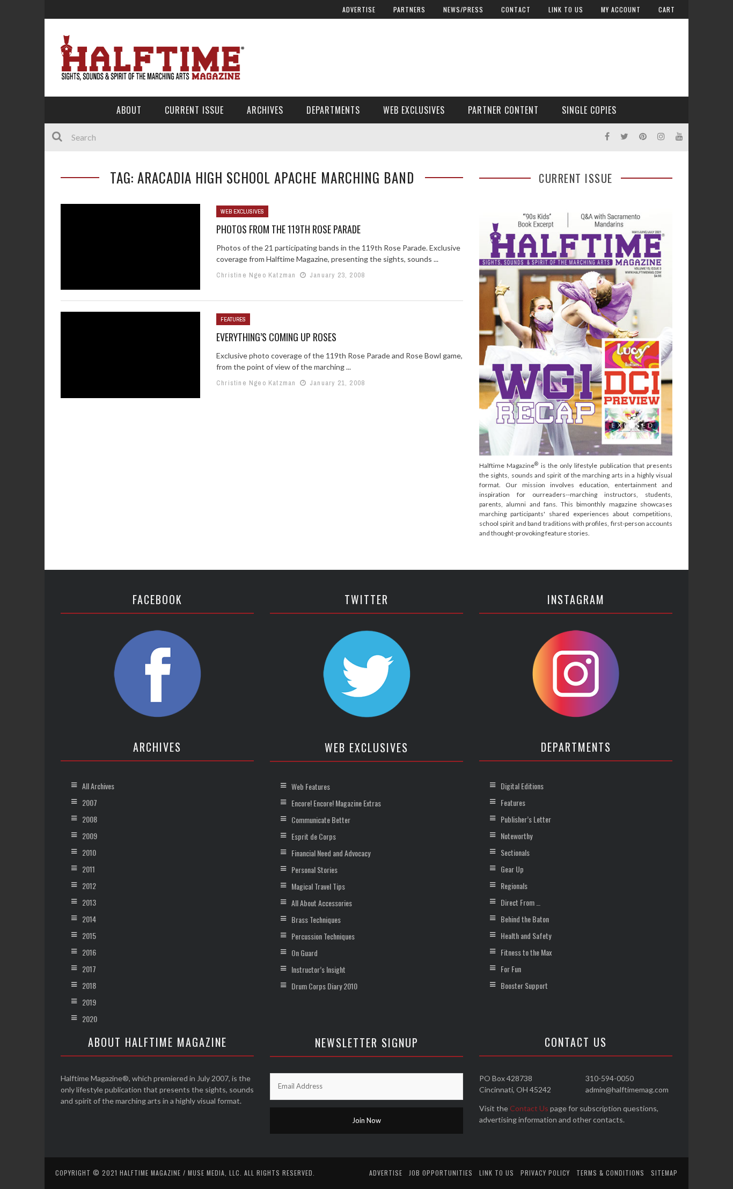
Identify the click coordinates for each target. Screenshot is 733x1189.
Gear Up (512, 869)
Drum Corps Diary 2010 (324, 986)
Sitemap (664, 1172)
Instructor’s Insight (318, 969)
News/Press (463, 9)
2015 (89, 935)
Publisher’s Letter (526, 819)
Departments (333, 110)
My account (621, 9)
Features (233, 319)
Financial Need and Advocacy (330, 852)
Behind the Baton (525, 918)
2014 (89, 918)
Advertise (359, 9)
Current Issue (194, 110)
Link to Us (565, 9)
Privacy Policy (545, 1172)
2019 (89, 1002)
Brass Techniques (316, 919)
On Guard (304, 952)
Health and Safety (526, 935)
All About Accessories (321, 902)
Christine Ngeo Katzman (256, 275)
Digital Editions (522, 785)
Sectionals (515, 852)
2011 (88, 869)
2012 (89, 885)
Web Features (310, 786)
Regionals (514, 885)
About (129, 110)
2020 (89, 1018)
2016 (89, 952)
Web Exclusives (414, 110)
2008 (89, 819)
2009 (89, 835)
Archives (265, 110)
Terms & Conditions (610, 1172)
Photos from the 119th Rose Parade (288, 229)
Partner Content (503, 110)
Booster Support (524, 985)
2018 (89, 985)
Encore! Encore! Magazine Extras (336, 803)
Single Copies (589, 110)
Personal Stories (314, 869)
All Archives (98, 785)
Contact (516, 9)
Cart (666, 9)
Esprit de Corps (313, 836)
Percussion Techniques (323, 936)
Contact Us (529, 1108)
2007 (89, 802)
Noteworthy (516, 835)
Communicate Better (320, 819)
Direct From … (520, 902)
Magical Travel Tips (318, 886)
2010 (89, 852)
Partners (409, 9)
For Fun (511, 968)
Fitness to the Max (526, 952)
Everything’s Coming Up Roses (276, 337)
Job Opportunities (441, 1172)
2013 (89, 902)
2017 (89, 968)
